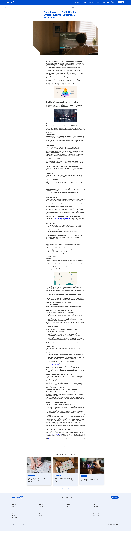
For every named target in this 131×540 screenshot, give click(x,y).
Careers (40, 511)
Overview (14, 506)
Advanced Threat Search (16, 511)
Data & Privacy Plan (96, 513)
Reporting (14, 515)
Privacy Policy (95, 506)
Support (40, 513)
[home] (10, 2)
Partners (67, 511)
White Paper (41, 506)
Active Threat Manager (16, 508)
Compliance (14, 513)
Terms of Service (96, 508)
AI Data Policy (95, 511)
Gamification (14, 517)
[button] (78, 2)
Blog (67, 513)
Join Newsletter (114, 497)
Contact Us (114, 2)
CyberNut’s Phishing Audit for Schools (54, 434)
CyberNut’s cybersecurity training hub (56, 438)
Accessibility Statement (97, 515)
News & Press (68, 508)
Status (40, 515)
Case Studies (41, 508)
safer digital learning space (55, 364)
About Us (67, 506)
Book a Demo (121, 2)
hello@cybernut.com (67, 497)
